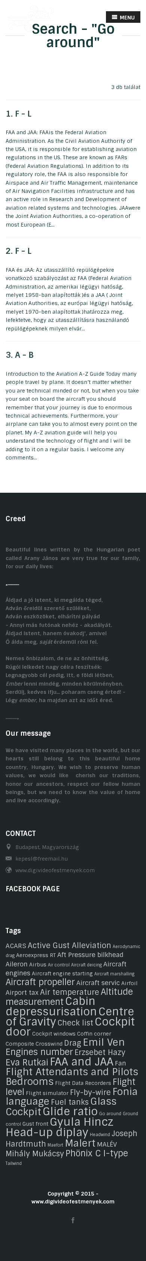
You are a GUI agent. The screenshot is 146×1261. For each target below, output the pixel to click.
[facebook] (73, 1221)
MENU (126, 17)
